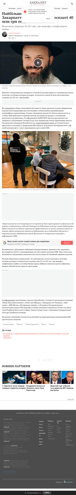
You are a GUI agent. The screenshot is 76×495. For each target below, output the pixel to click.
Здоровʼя (64, 8)
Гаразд (48, 19)
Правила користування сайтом (69, 440)
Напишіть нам (69, 433)
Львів (49, 424)
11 (29, 360)
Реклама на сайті (68, 436)
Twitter (58, 430)
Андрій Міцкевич (14, 33)
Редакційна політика (68, 427)
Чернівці (50, 434)
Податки (19, 324)
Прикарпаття (51, 426)
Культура (57, 8)
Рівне (49, 436)
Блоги (41, 427)
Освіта (19, 8)
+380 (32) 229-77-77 (13, 449)
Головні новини (8, 324)
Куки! (39, 493)
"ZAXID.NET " (6, 427)
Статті (41, 424)
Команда (68, 429)
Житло (44, 324)
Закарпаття (50, 432)
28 (48, 360)
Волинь (49, 430)
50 (38, 360)
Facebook (59, 428)
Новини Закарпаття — (16, 36)
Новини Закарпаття (32, 324)
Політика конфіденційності (70, 444)
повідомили (9, 108)
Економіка (12, 8)
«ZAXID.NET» (14, 445)
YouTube (59, 432)
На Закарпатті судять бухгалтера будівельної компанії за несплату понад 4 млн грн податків (36, 334)
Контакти (68, 431)
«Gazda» (34, 305)
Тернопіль (50, 428)
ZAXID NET (38, 2)
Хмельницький (51, 438)
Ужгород (52, 324)
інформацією (9, 300)
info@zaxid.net (22, 450)
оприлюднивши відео (45, 123)
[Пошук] (71, 4)
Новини (41, 421)
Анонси (41, 430)
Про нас (67, 424)
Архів (40, 439)
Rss (57, 426)
